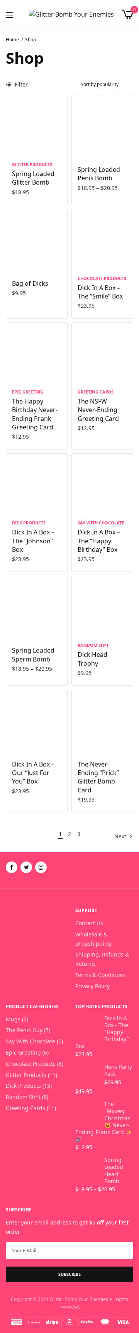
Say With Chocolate (101, 523)
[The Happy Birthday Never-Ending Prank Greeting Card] (36, 353)
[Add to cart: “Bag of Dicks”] (17, 260)
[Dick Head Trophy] (102, 606)
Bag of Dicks (30, 283)
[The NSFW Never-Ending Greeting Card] (102, 353)
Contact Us (89, 923)
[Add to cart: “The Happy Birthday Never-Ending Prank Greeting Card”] (17, 373)
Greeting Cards (96, 392)
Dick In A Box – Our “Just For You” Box (33, 773)
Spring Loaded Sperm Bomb (33, 654)
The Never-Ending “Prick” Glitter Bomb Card (98, 777)
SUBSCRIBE (69, 1274)
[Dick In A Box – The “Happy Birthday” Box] (102, 484)
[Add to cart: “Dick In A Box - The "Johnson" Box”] (17, 504)
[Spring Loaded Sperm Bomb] (36, 606)
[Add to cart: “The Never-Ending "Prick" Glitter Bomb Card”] (83, 740)
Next (120, 836)
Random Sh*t (93, 645)
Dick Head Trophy (92, 658)
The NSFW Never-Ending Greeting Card (98, 410)
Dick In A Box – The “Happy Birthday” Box (99, 541)
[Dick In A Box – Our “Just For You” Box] (36, 720)
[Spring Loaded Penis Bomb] (102, 125)
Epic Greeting (27, 392)
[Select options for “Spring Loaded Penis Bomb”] (83, 146)
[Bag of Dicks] (36, 239)
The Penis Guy (24, 1030)
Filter (20, 84)
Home (12, 39)
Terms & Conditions (100, 975)
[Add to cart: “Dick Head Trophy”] (83, 626)
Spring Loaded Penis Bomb (99, 173)
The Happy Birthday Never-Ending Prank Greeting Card (35, 414)
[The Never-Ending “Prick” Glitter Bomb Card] (102, 720)
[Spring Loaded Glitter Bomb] (36, 125)
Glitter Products (32, 164)
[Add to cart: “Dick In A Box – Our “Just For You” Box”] (17, 740)
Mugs (13, 1019)
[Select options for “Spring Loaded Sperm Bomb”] (17, 626)
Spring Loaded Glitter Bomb (33, 178)
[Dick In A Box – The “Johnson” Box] (36, 484)
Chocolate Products (102, 278)
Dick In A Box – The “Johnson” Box (33, 541)
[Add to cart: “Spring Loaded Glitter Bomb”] (17, 146)
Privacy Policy (92, 986)
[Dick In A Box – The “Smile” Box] (102, 239)
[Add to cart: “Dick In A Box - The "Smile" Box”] (83, 260)
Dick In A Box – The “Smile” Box (100, 291)
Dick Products (29, 523)
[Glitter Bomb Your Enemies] (71, 14)
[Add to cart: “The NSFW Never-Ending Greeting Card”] (83, 373)
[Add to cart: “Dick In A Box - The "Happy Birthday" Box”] (83, 504)
